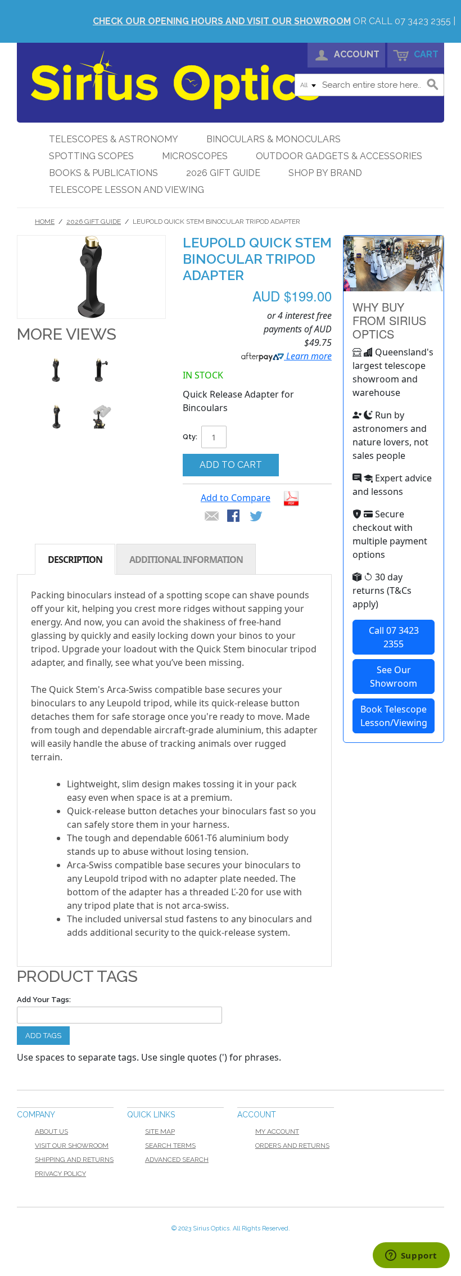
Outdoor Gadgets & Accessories (339, 156)
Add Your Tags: (44, 999)
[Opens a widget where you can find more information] (411, 1256)
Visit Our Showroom (72, 1145)
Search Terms (170, 1145)
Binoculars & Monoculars (273, 139)
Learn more (308, 356)
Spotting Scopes (91, 156)
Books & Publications (103, 173)
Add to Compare (235, 498)
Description (75, 559)
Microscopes (195, 156)
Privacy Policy (60, 1174)
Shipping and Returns (74, 1160)
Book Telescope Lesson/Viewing (393, 716)
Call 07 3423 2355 (394, 637)
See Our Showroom (393, 676)
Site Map (160, 1131)
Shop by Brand (325, 173)
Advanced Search (177, 1160)
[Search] (433, 85)
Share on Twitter (257, 517)
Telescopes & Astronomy (113, 139)
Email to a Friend (212, 517)
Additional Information (186, 559)
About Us (51, 1131)
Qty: (190, 436)
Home (45, 222)
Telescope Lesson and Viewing (126, 189)
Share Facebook (234, 517)
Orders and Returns (292, 1145)
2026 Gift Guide (223, 173)
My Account (277, 1131)
